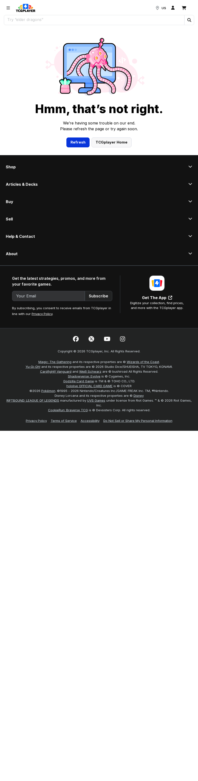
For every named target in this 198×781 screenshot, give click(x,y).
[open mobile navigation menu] (8, 8)
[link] (25, 8)
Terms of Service (64, 421)
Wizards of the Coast (143, 362)
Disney (139, 395)
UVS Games (96, 400)
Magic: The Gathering (54, 362)
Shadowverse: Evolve (84, 376)
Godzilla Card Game (78, 381)
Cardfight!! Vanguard (55, 371)
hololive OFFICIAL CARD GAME (89, 386)
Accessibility (90, 421)
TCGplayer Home (111, 142)
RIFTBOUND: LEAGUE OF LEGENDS (33, 400)
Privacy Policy (42, 314)
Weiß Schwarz (90, 371)
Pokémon (48, 391)
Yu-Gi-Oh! (33, 367)
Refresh (78, 142)
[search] (94, 19)
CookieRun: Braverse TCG (68, 410)
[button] (189, 20)
